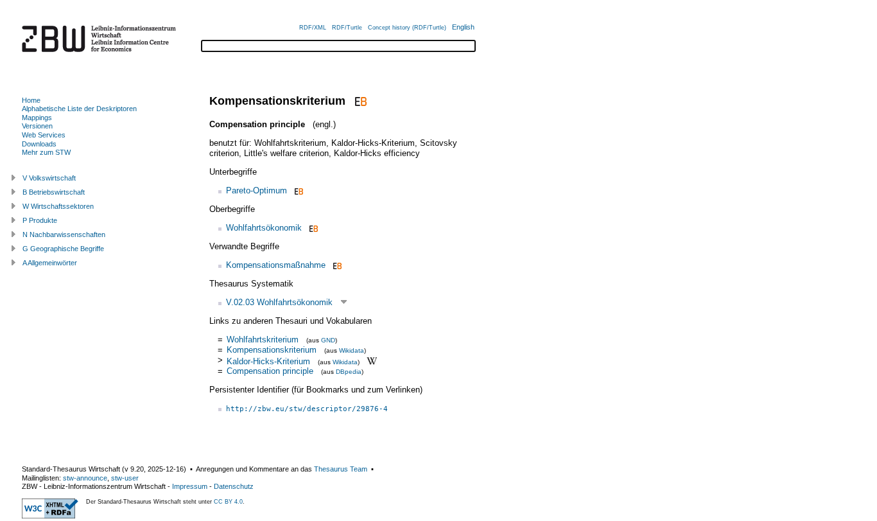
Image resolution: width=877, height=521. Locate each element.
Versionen (37, 126)
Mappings (37, 117)
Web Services (43, 135)
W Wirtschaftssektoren (58, 206)
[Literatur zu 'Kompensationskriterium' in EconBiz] (359, 100)
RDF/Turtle (347, 27)
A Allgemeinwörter (49, 263)
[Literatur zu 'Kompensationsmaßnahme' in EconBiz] (336, 265)
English (463, 27)
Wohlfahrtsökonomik (264, 228)
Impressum (189, 486)
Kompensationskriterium (272, 350)
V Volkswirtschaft (49, 178)
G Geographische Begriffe (63, 248)
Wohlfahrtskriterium (263, 339)
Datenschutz (234, 486)
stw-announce (85, 478)
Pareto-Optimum (256, 190)
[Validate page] (50, 516)
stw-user (125, 478)
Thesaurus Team (340, 469)
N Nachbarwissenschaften (63, 234)
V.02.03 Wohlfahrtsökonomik (279, 302)
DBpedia (348, 371)
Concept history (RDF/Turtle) (407, 27)
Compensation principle (270, 371)
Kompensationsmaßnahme (276, 265)
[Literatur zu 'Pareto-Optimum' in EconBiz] (297, 190)
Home (31, 100)
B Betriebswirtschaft (53, 192)
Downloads (39, 144)
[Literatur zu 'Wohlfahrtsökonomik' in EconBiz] (312, 228)
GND (328, 340)
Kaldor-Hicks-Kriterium (268, 361)
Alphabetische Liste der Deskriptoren (79, 108)
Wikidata (351, 350)
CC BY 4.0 (228, 502)
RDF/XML (312, 27)
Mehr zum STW (46, 152)
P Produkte (39, 220)
